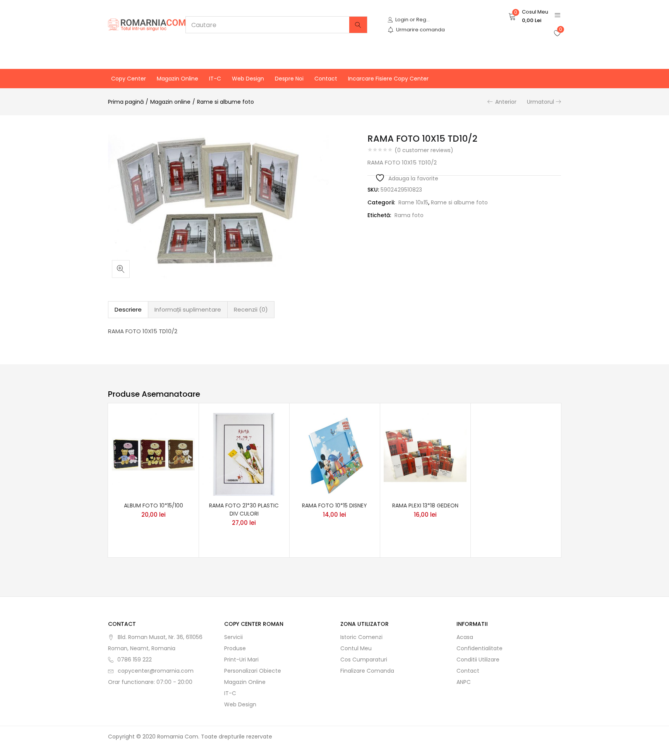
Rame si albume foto (225, 102)
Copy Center (128, 78)
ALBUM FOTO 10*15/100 (153, 505)
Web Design (248, 78)
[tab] (128, 309)
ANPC (463, 682)
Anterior (505, 102)
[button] (528, 16)
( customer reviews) (424, 150)
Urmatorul (540, 102)
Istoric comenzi (361, 637)
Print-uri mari (241, 659)
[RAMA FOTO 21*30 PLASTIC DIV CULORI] (243, 453)
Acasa (464, 637)
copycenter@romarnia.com (156, 671)
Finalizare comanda (367, 671)
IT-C (215, 78)
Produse (235, 648)
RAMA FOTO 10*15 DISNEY (334, 505)
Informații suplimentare (187, 309)
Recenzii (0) (251, 309)
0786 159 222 (134, 659)
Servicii (233, 637)
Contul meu (356, 648)
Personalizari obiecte (252, 671)
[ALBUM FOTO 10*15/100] (153, 453)
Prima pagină (126, 102)
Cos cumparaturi (363, 659)
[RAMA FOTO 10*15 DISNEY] (334, 453)
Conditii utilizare (477, 659)
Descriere (128, 309)
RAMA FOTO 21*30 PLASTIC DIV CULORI (244, 509)
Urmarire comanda (420, 29)
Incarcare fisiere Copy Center (388, 78)
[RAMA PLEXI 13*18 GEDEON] (425, 453)
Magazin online (177, 78)
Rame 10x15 (413, 202)
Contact (325, 78)
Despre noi (289, 78)
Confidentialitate (479, 648)
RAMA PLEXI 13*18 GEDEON (425, 505)
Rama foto (409, 215)
